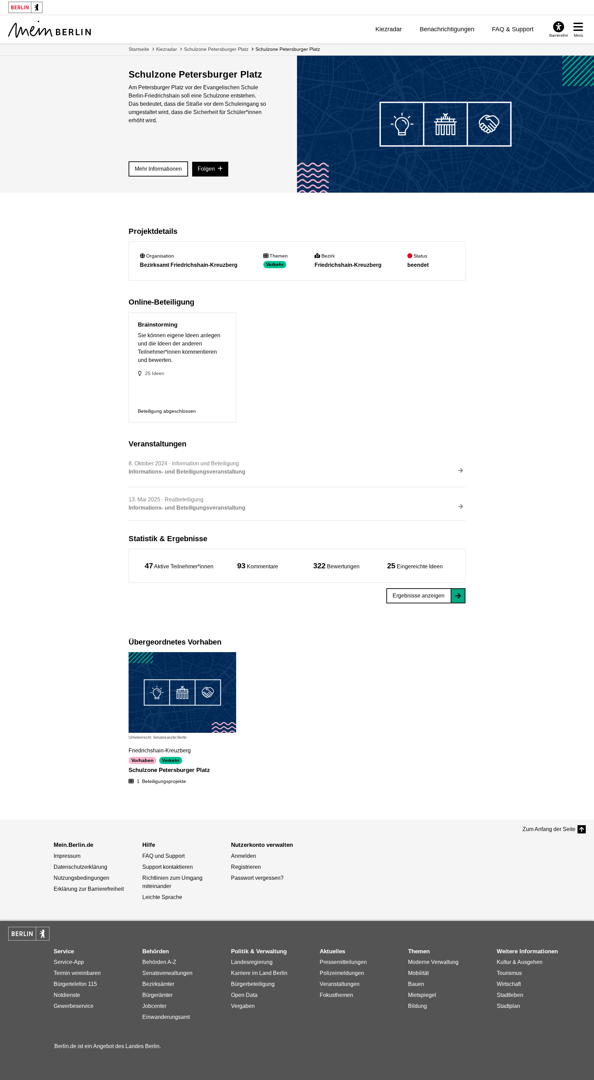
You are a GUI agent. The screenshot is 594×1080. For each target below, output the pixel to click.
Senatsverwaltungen (167, 973)
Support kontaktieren (167, 867)
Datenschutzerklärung (80, 867)
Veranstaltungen (340, 984)
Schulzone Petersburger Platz (216, 49)
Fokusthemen (336, 995)
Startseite (139, 49)
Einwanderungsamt (166, 1017)
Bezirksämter (158, 984)
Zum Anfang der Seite (548, 829)
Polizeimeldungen (342, 973)
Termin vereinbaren (77, 973)
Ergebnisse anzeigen (418, 596)
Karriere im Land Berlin (259, 973)
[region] (179, 565)
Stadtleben (510, 995)
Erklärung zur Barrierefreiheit (89, 889)
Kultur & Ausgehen (519, 962)
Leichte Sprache (162, 897)
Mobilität (418, 973)
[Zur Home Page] (49, 29)
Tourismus (509, 973)
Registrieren (246, 867)
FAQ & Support (513, 29)
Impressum (67, 856)
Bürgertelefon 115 (75, 984)
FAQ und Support (163, 856)
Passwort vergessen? (257, 878)
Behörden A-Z (159, 962)
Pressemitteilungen (343, 962)
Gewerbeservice (74, 1006)
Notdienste (67, 995)
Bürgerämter (157, 995)
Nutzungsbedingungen (81, 878)
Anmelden (243, 856)
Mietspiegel (422, 995)
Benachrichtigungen (447, 29)
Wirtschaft (509, 984)
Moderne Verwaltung (433, 962)
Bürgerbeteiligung (253, 984)
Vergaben (243, 1006)
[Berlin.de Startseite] (29, 934)
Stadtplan (508, 1006)
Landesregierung (252, 962)
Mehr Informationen (158, 169)
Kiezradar (388, 29)
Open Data (244, 995)
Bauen (416, 984)
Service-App (69, 962)
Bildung (417, 1006)
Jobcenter (154, 1006)
